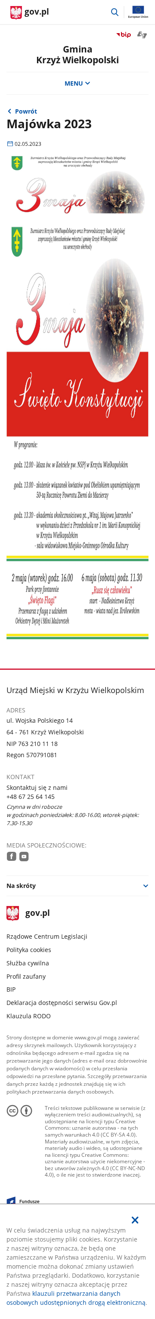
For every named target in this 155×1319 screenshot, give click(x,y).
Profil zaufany (26, 976)
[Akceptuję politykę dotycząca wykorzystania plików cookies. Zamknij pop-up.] (135, 1220)
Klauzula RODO (28, 1016)
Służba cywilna (27, 963)
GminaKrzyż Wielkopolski (77, 54)
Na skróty (21, 885)
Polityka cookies (28, 950)
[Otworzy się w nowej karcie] (11, 856)
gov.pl (37, 913)
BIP (11, 989)
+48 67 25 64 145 (30, 796)
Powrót (26, 111)
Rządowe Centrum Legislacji (46, 936)
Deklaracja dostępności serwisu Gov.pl (61, 1002)
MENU (74, 83)
